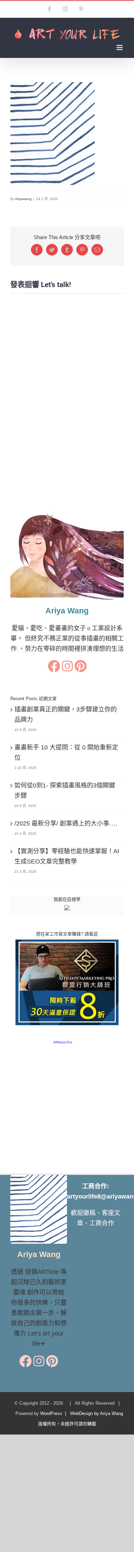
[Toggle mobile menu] (120, 47)
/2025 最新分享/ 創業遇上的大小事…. (65, 823)
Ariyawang (23, 199)
